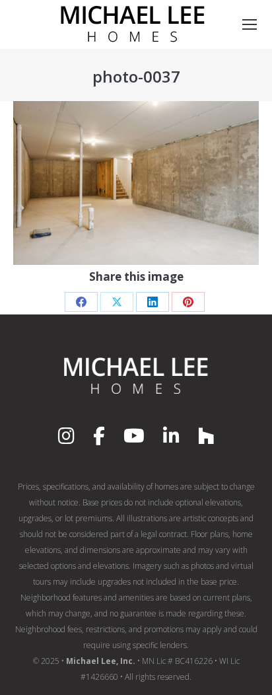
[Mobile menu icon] (249, 24)
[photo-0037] (136, 183)
